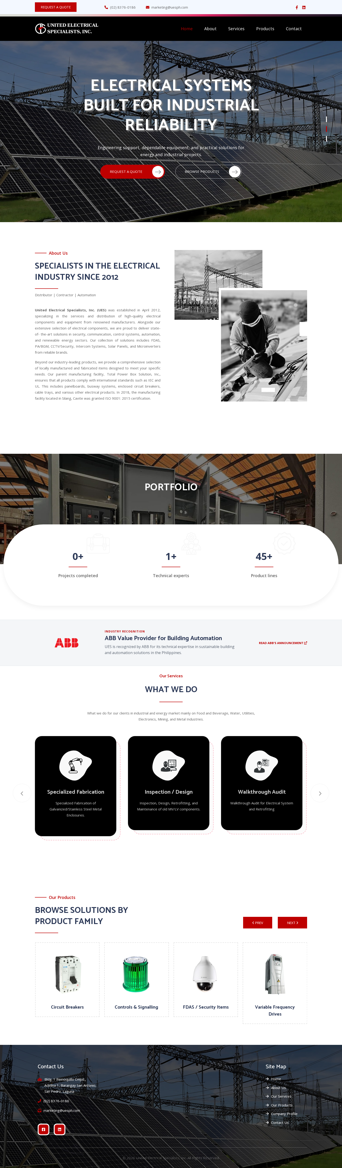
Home (187, 28)
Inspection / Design (169, 792)
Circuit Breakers (67, 1007)
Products (265, 28)
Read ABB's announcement (281, 643)
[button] (326, 119)
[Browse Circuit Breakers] (67, 975)
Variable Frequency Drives (275, 1010)
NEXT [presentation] (291, 922)
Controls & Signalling (136, 1007)
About (210, 28)
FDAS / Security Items (206, 1007)
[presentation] (22, 793)
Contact (294, 28)
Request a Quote (56, 7)
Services (236, 28)
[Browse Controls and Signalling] (136, 975)
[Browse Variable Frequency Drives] (275, 975)
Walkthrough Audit (262, 792)
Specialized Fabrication (75, 792)
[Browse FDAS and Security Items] (206, 975)
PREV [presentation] (259, 922)
